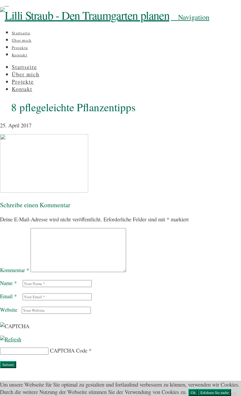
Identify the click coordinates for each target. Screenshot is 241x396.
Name (8, 283)
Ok (193, 392)
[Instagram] (2, 3)
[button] (190, 17)
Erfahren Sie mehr (214, 392)
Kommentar (14, 270)
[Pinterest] (6, 3)
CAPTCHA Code (68, 350)
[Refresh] (10, 339)
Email (8, 296)
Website (8, 309)
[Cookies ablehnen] (233, 394)
